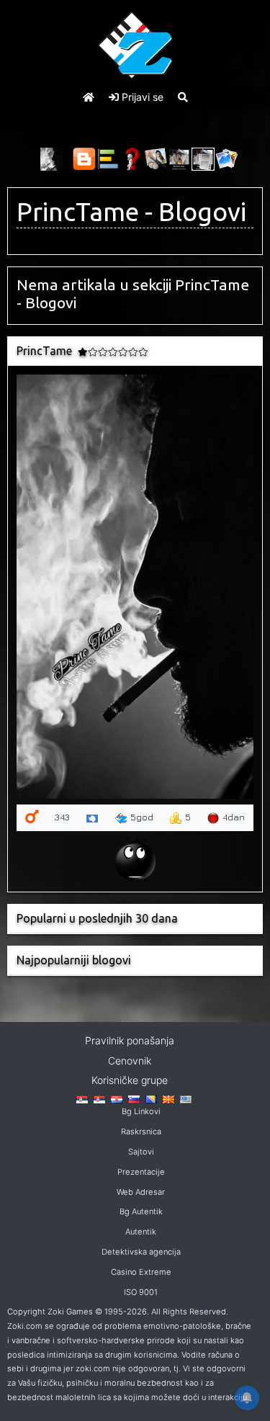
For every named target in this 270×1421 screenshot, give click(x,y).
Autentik (140, 1232)
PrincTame (78, 211)
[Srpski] (99, 1098)
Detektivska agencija (141, 1252)
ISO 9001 (141, 1292)
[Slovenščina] (134, 1098)
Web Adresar (141, 1192)
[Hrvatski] (116, 1098)
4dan (233, 817)
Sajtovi (141, 1152)
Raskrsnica (141, 1131)
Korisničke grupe (129, 1080)
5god (141, 817)
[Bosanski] (151, 1098)
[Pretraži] (183, 97)
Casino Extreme (141, 1272)
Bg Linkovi (141, 1111)
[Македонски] (168, 1098)
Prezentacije (141, 1172)
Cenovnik (129, 1060)
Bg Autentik (141, 1211)
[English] (186, 1098)
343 (62, 817)
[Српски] (82, 1098)
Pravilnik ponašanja (129, 1040)
